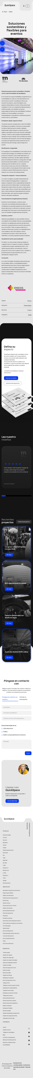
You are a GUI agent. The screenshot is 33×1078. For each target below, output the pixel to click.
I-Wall (4, 865)
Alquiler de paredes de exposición (11, 1013)
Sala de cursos (6, 903)
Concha (5, 837)
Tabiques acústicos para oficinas (11, 985)
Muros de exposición (8, 931)
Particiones (6, 900)
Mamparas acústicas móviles (10, 993)
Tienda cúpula (6, 952)
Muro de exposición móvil (9, 980)
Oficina (4, 845)
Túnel (4, 878)
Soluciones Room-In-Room (9, 905)
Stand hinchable (7, 972)
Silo (4, 855)
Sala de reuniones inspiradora (10, 1003)
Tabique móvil (6, 983)
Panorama (5, 852)
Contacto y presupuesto (9, 1037)
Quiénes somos (7, 1030)
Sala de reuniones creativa (9, 1000)
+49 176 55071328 (12, 801)
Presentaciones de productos (10, 898)
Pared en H (5, 875)
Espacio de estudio (7, 908)
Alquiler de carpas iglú (8, 957)
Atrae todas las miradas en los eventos (12, 923)
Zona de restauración (8, 936)
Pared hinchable (7, 835)
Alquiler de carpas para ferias (10, 1015)
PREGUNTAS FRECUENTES (9, 1040)
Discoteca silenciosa (8, 943)
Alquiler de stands (7, 975)
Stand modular (6, 970)
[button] (27, 6)
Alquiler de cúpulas (7, 955)
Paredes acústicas (7, 918)
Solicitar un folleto (11, 378)
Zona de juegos (7, 925)
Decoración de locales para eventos (12, 920)
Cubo (4, 857)
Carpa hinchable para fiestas (10, 962)
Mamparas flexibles (7, 1008)
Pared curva (6, 870)
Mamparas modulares (8, 977)
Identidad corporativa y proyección (11, 890)
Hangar (4, 880)
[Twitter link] (29, 1028)
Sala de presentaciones (9, 998)
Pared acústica (6, 883)
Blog (4, 1035)
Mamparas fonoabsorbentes (10, 988)
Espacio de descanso (8, 895)
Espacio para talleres (8, 893)
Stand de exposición (8, 913)
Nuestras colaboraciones (9, 1042)
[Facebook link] (29, 1036)
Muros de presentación (8, 938)
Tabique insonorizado (8, 990)
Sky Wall (5, 863)
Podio (4, 941)
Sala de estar (6, 928)
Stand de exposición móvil (9, 967)
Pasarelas (5, 915)
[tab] (10, 698)
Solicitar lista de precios (12, 383)
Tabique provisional (7, 995)
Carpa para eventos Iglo (9, 1018)
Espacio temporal (7, 1005)
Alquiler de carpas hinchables (10, 960)
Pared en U (5, 868)
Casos (4, 1027)
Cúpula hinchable (7, 965)
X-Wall (4, 873)
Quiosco (5, 840)
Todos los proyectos (24, 522)
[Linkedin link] (29, 1032)
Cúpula (4, 847)
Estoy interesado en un (9, 725)
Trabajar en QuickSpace (8, 1032)
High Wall (5, 860)
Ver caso (9, 554)
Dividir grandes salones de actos (11, 933)
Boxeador (5, 842)
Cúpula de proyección (8, 850)
